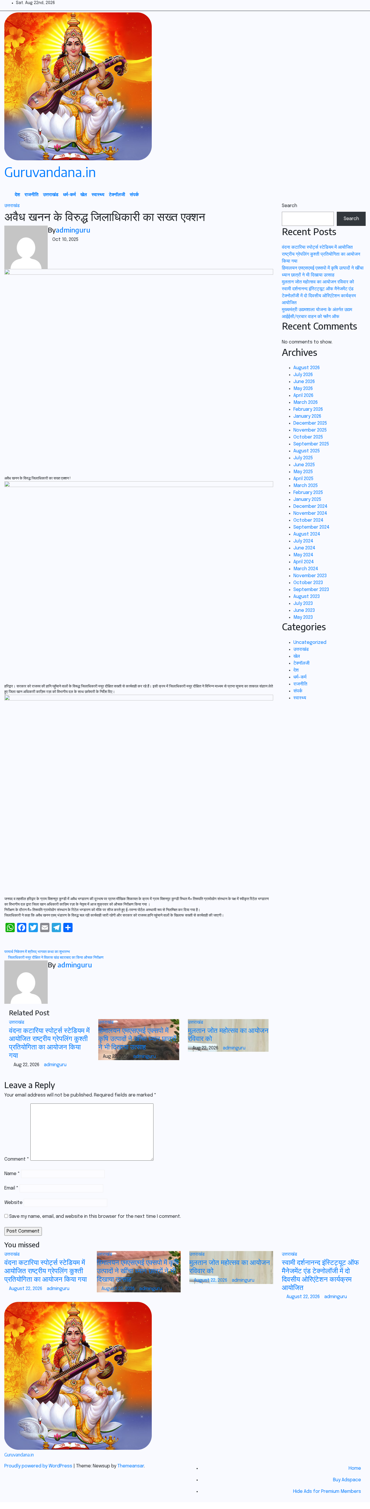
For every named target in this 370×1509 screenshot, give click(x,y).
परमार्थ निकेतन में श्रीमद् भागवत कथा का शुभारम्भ (37, 952)
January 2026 (307, 416)
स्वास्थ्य (98, 194)
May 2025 (303, 471)
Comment (16, 1159)
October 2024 (308, 520)
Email (11, 1188)
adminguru (73, 229)
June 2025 (304, 464)
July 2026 (303, 374)
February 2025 (308, 492)
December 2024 (310, 506)
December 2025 (310, 423)
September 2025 (311, 444)
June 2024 (304, 548)
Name (12, 1173)
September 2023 (311, 589)
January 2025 (307, 499)
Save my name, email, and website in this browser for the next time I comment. (95, 1216)
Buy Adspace (347, 1480)
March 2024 (305, 568)
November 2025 (310, 430)
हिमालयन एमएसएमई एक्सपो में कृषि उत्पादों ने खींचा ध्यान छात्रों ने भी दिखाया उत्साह (137, 1038)
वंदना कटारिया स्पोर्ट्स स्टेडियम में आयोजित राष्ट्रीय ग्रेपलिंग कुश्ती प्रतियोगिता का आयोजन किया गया (49, 1042)
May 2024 (303, 555)
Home (355, 1468)
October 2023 (308, 582)
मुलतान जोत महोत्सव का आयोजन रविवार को (228, 1034)
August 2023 (306, 596)
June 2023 (304, 610)
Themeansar (130, 1466)
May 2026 (303, 388)
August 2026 (306, 367)
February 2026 (308, 409)
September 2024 (311, 527)
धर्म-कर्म (69, 194)
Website (13, 1202)
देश (17, 194)
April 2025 (303, 478)
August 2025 (306, 451)
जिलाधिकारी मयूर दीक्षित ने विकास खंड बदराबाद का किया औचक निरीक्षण (55, 958)
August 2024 (306, 534)
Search (289, 205)
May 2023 (303, 617)
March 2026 (305, 402)
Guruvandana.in (50, 171)
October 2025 (308, 437)
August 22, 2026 (26, 1288)
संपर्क (134, 194)
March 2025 (305, 485)
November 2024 (310, 513)
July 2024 (303, 541)
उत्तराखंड (50, 194)
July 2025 (303, 458)
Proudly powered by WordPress (38, 1466)
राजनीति (31, 194)
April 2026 (303, 395)
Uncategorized (309, 642)
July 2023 (303, 603)
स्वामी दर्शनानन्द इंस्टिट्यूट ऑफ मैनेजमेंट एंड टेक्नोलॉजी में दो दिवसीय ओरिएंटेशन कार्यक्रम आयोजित (319, 296)
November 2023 (310, 575)
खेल (83, 194)
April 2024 (303, 562)
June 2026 (304, 381)
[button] (348, 194)
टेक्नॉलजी (117, 194)
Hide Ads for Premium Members (327, 1491)
